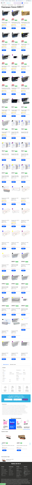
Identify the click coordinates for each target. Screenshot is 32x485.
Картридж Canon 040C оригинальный (14, 198)
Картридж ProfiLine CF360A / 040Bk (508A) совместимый (25, 66)
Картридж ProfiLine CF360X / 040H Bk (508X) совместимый (15, 44)
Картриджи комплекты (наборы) (21, 411)
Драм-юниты (15, 412)
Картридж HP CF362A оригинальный (24, 324)
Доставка (2, 0)
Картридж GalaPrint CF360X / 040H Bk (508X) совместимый (6, 23)
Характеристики (6, 364)
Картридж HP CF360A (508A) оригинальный (14, 265)
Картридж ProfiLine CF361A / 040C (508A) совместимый (25, 88)
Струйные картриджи (3, 470)
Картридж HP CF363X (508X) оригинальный (24, 309)
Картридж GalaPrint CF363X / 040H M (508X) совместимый (15, 110)
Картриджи (2, 468)
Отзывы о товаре (11, 471)
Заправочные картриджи (5, 412)
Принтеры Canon (4, 405)
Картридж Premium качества (5, 411)
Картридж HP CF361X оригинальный (14, 331)
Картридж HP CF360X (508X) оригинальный (24, 287)
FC (21, 405)
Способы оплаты (11, 470)
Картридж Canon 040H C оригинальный (5, 221)
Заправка (15, 405)
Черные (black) (8, 408)
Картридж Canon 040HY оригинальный (15, 243)
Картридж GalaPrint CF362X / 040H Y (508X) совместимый (6, 110)
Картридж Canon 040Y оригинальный (5, 265)
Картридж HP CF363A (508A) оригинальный (14, 287)
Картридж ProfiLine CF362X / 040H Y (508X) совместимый (25, 44)
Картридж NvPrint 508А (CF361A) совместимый (5, 176)
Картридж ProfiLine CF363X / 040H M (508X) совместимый (15, 66)
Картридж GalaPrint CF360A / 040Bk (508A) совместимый (6, 44)
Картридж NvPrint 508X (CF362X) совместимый (5, 154)
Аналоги (9, 405)
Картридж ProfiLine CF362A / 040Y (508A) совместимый (6, 88)
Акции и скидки (10, 472)
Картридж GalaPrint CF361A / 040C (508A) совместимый (15, 22)
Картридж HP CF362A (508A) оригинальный (5, 287)
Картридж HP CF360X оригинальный (5, 331)
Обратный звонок (28, 471)
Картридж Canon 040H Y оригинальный (10, 460)
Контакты (13, 0)
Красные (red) (16, 408)
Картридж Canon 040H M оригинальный (15, 221)
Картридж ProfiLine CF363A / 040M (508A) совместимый (15, 88)
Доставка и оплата (13, 364)
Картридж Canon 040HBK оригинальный (25, 221)
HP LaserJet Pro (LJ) (25, 412)
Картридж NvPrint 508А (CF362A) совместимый (14, 176)
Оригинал (12, 405)
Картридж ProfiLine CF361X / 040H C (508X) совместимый (6, 66)
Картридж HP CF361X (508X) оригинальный (6, 309)
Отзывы (10, 0)
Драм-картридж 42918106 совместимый (8, 445)
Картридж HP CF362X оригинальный (5, 353)
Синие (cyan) (12, 408)
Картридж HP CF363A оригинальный (14, 353)
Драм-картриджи (20, 414)
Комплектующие (11, 412)
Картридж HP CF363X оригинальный (24, 353)
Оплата (6, 0)
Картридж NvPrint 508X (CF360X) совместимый (14, 132)
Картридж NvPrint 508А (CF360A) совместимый (24, 154)
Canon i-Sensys (20, 412)
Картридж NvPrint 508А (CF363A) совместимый (24, 176)
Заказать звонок (25, 399)
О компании (10, 468)
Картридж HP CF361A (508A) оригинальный (25, 265)
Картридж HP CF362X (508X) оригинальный (15, 309)
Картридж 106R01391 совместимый (22, 445)
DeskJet (3, 414)
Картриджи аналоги (3, 472)
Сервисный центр (3, 475)
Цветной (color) (4, 408)
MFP (9, 414)
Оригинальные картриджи (4, 471)
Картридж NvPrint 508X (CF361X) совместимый (24, 132)
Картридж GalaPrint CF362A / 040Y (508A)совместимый (25, 22)
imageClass (24, 405)
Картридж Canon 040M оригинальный (24, 243)
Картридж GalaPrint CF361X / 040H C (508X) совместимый (25, 110)
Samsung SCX (6, 414)
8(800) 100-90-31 (16, 463)
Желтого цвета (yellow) (22, 408)
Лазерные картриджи (3, 469)
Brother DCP (15, 414)
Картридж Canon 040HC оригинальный (5, 243)
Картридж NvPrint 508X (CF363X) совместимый (14, 154)
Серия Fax (18, 405)
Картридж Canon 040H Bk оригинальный (25, 198)
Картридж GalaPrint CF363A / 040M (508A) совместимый (6, 132)
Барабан (16, 411)
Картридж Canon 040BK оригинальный (5, 198)
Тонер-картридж (12, 411)
